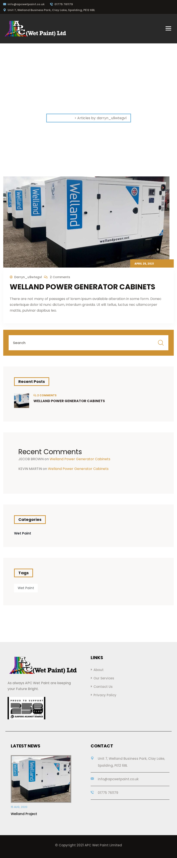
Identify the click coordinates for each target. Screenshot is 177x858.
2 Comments (59, 277)
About (98, 670)
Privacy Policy (104, 695)
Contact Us (103, 686)
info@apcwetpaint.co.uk (26, 4)
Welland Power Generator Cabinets (82, 287)
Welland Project (24, 814)
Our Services (103, 678)
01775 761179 (63, 4)
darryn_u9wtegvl (28, 277)
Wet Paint (22, 533)
